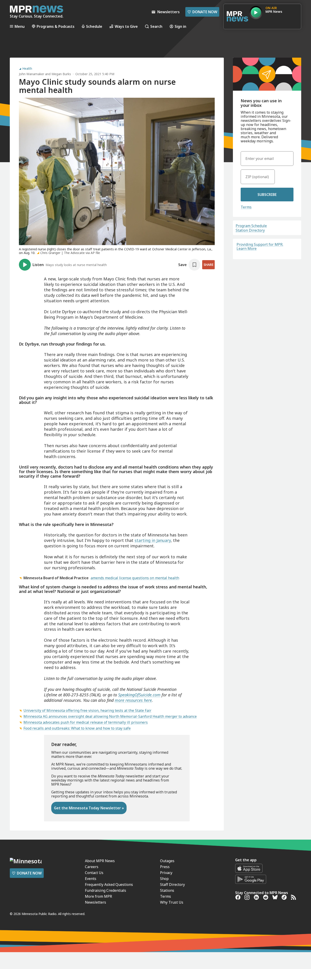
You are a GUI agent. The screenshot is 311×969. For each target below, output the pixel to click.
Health (27, 68)
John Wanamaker (31, 74)
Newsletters (95, 902)
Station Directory (250, 230)
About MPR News (100, 860)
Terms (246, 207)
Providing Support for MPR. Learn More (260, 246)
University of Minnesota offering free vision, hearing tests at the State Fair (87, 710)
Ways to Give (126, 26)
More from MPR (98, 896)
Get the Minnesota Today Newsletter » (89, 807)
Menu (20, 26)
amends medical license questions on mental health (135, 577)
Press (165, 866)
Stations (167, 890)
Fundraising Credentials (105, 890)
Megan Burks (61, 74)
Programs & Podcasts (55, 26)
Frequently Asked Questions (109, 884)
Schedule (94, 26)
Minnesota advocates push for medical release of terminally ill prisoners (85, 722)
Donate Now (202, 12)
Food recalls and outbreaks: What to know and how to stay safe (77, 728)
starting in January (153, 540)
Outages (167, 860)
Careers (91, 866)
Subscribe (267, 194)
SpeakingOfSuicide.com (139, 694)
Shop (164, 878)
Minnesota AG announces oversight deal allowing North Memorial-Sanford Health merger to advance (110, 716)
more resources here (133, 700)
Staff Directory (172, 884)
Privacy (166, 872)
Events (90, 878)
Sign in (180, 26)
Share (208, 264)
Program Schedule (251, 226)
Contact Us (94, 872)
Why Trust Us (171, 902)
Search (156, 26)
